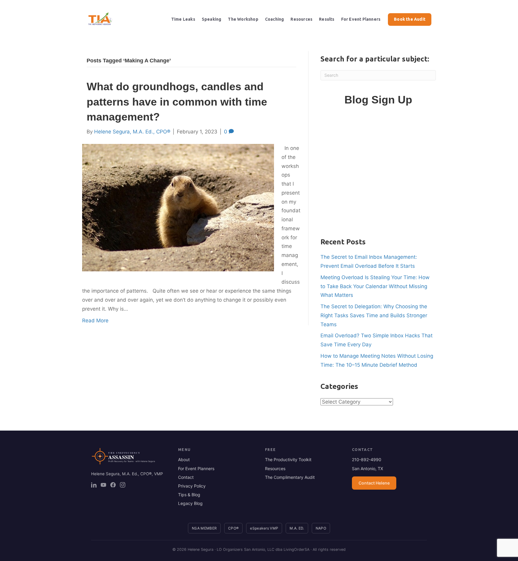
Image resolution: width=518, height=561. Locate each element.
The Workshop (243, 19)
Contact (186, 477)
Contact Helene (374, 482)
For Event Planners (361, 19)
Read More (95, 321)
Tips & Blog (189, 494)
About (184, 459)
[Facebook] (113, 485)
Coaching (274, 19)
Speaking (212, 19)
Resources (301, 19)
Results (326, 19)
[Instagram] (122, 485)
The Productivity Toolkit (288, 459)
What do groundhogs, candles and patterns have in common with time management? (177, 101)
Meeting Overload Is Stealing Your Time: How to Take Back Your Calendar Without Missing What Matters (375, 286)
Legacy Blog (190, 503)
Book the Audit (409, 19)
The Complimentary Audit (290, 477)
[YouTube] (103, 485)
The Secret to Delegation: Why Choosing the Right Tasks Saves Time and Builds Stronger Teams (373, 315)
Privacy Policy (192, 485)
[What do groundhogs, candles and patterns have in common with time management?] (178, 207)
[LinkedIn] (94, 485)
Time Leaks (183, 19)
